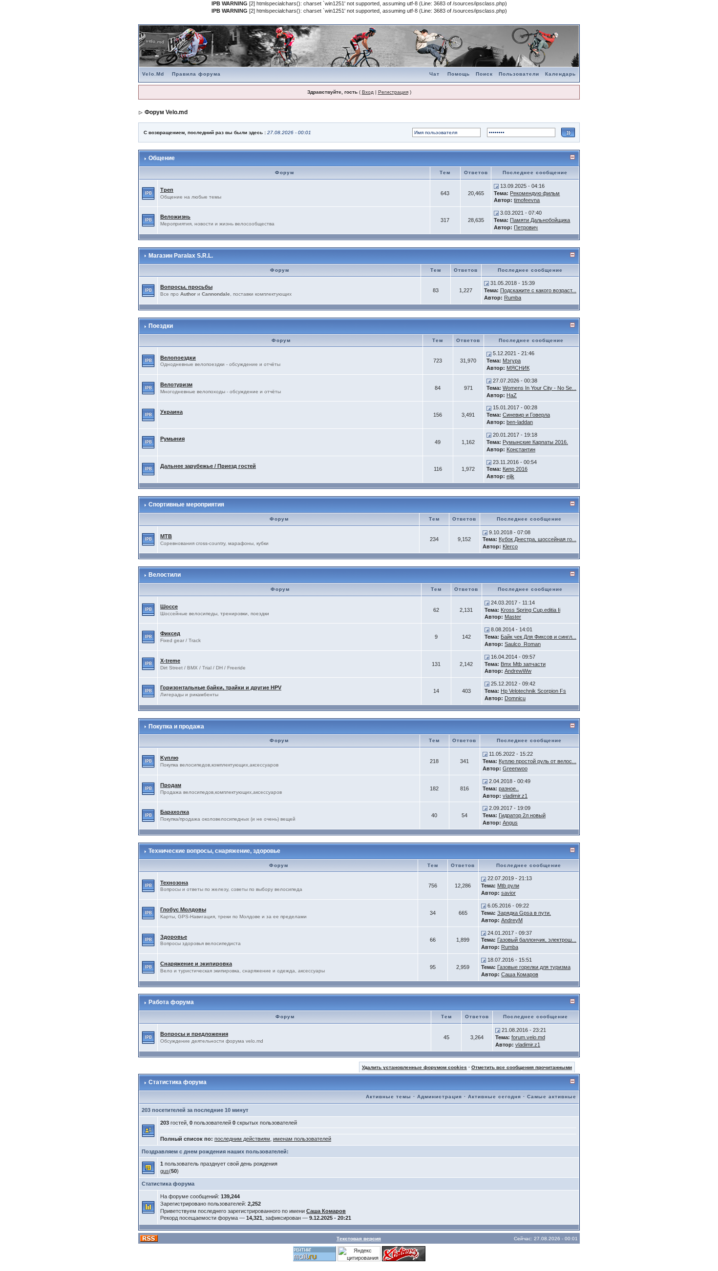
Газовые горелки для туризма (533, 967)
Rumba (512, 298)
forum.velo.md (528, 1037)
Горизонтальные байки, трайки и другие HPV (220, 687)
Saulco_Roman (523, 644)
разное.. (509, 788)
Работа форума (171, 1002)
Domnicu (515, 698)
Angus (510, 823)
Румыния (172, 439)
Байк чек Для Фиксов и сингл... (538, 637)
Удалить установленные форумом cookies (414, 1067)
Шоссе (169, 606)
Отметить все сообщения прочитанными (521, 1067)
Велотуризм (176, 384)
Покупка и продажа (176, 726)
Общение (161, 158)
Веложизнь (175, 217)
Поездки (160, 326)
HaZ (512, 395)
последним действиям (242, 1139)
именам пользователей (302, 1139)
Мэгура (512, 360)
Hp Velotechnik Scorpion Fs (533, 691)
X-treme (170, 661)
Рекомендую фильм (535, 193)
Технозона (174, 883)
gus (164, 1171)
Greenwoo (515, 768)
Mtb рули (508, 885)
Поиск (484, 74)
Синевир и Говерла (526, 415)
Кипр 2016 (515, 469)
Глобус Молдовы (183, 909)
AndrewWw (518, 671)
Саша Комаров (519, 974)
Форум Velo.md (166, 112)
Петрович (526, 227)
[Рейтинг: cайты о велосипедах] (403, 1253)
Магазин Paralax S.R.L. (180, 255)
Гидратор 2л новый (522, 815)
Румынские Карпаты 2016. (535, 442)
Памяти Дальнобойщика (540, 220)
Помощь (458, 74)
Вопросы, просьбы (186, 287)
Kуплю (169, 758)
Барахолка (174, 812)
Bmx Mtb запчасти (523, 664)
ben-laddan (520, 422)
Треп (166, 190)
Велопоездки (178, 358)
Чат (434, 74)
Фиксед (170, 633)
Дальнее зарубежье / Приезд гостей (208, 466)
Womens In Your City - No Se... (539, 388)
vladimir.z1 (515, 796)
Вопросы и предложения (194, 1034)
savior (508, 893)
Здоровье (173, 937)
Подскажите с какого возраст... (538, 290)
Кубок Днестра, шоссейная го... (537, 539)
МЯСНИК (518, 368)
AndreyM (512, 920)
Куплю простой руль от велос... (537, 761)
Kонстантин (521, 449)
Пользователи (519, 74)
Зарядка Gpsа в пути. (524, 913)
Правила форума (196, 74)
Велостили (164, 574)
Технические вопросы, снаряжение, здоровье (214, 850)
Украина (171, 412)
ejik (510, 476)
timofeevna (527, 200)
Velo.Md (153, 74)
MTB (166, 536)
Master (513, 617)
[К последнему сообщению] (496, 186)
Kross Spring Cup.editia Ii (530, 610)
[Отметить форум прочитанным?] (148, 193)
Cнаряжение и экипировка (196, 964)
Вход (368, 92)
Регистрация (393, 92)
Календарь (560, 74)
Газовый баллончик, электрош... (536, 940)
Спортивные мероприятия (186, 504)
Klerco (510, 546)
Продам (170, 785)
